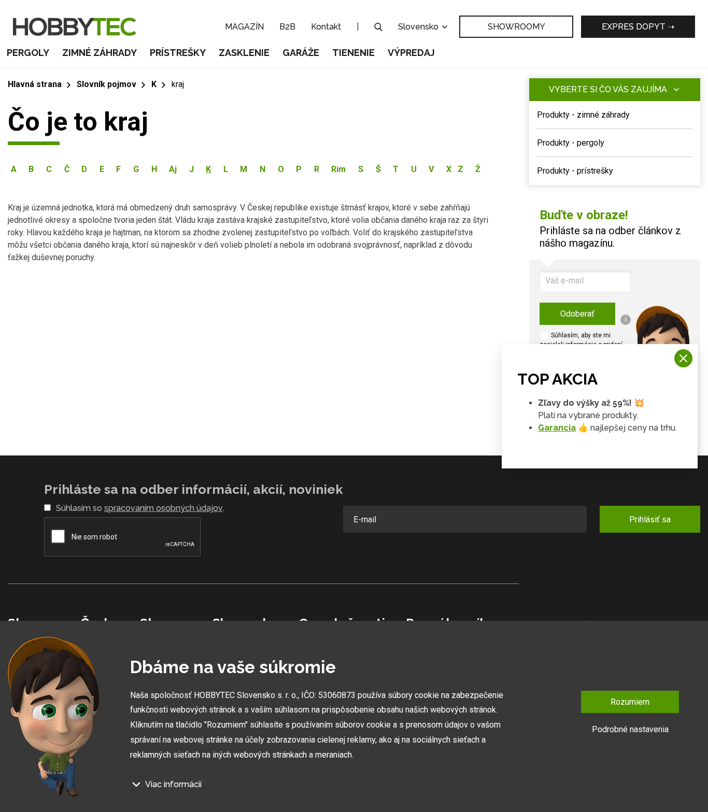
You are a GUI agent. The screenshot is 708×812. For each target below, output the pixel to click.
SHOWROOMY (516, 27)
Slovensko (419, 27)
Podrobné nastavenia (630, 729)
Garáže (300, 52)
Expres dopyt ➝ (638, 27)
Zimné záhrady (99, 52)
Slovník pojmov (106, 84)
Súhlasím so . (140, 508)
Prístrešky (178, 52)
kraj (178, 84)
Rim (338, 169)
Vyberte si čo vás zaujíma (608, 89)
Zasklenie (244, 52)
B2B (287, 27)
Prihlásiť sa (650, 519)
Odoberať (577, 314)
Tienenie (353, 52)
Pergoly (28, 52)
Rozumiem (630, 702)
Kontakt (326, 27)
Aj (173, 169)
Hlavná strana (35, 84)
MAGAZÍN (244, 27)
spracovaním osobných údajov (163, 508)
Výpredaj (411, 52)
